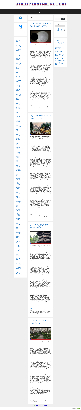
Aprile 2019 (18, 152)
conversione (40, 106)
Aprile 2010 (18, 262)
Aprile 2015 (18, 214)
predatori (61, 55)
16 (64, 29)
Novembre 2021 (18, 112)
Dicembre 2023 (18, 80)
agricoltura (32, 215)
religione (38, 312)
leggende (44, 216)
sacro (46, 312)
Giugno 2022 (18, 103)
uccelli (59, 63)
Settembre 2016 (18, 192)
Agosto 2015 (18, 209)
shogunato (37, 313)
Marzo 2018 (18, 169)
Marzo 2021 (18, 122)
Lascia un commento (34, 109)
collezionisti (40, 398)
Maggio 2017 (18, 182)
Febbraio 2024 (18, 77)
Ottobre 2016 (18, 191)
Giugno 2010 (18, 259)
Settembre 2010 (18, 255)
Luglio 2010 (18, 258)
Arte (21, 10)
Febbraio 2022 (18, 108)
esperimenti (31, 216)
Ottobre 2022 (18, 98)
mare (62, 52)
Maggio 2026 (18, 42)
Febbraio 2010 (18, 264)
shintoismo (34, 313)
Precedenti (45, 405)
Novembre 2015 (18, 205)
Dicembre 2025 (18, 49)
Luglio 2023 (18, 86)
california (38, 215)
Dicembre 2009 (18, 267)
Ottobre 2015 (18, 206)
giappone (39, 216)
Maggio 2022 (18, 104)
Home (18, 10)
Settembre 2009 (18, 271)
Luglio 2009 (18, 272)
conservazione (48, 398)
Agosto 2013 (18, 240)
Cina (38, 106)
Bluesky (54, 10)
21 (61, 30)
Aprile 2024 (18, 75)
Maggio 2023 (18, 89)
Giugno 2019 (18, 149)
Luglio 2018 (18, 164)
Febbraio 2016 (18, 201)
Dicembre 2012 (18, 250)
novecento (48, 399)
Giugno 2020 (18, 134)
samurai (49, 312)
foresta (61, 48)
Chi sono (63, 10)
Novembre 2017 (18, 174)
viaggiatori (46, 400)
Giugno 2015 (18, 211)
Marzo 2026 (18, 45)
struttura (43, 313)
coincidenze (36, 398)
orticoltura (31, 400)
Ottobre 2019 (18, 144)
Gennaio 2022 (18, 109)
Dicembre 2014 (18, 219)
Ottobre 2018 (18, 160)
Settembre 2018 (18, 161)
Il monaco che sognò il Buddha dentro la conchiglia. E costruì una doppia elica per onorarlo (40, 226)
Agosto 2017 (18, 178)
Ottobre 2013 (18, 237)
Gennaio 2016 (18, 202)
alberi (31, 398)
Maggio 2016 (18, 197)
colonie (41, 215)
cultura (33, 399)
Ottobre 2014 (18, 222)
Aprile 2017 (18, 183)
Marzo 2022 (18, 107)
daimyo (49, 215)
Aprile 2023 (18, 90)
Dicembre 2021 (18, 111)
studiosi (44, 400)
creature (57, 46)
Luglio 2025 (18, 55)
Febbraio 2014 (18, 232)
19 (58, 30)
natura (56, 54)
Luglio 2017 (18, 179)
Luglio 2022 (18, 102)
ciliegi (33, 398)
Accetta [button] (78, 408)
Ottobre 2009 (18, 269)
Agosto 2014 (18, 224)
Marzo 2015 (18, 215)
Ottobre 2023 (18, 82)
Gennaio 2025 (18, 63)
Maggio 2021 (18, 120)
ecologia (59, 47)
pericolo (63, 54)
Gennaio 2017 (18, 187)
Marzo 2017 (18, 184)
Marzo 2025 (18, 60)
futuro (63, 48)
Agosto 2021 (18, 116)
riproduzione (57, 56)
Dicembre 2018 (18, 157)
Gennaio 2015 (18, 218)
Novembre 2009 (18, 268)
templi (48, 313)
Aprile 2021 (18, 121)
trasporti (56, 63)
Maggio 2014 (18, 228)
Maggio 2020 (18, 135)
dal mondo (61, 46)
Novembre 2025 (18, 50)
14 (61, 29)
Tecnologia (25, 10)
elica (46, 311)
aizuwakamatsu (33, 311)
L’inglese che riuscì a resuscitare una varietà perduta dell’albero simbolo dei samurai (39, 322)
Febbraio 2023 (18, 93)
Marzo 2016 (18, 200)
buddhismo (40, 311)
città (56, 44)
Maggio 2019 (18, 151)
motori (64, 52)
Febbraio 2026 (18, 46)
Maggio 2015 (18, 213)
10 (41, 405)
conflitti (47, 215)
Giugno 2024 (18, 72)
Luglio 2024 (18, 71)
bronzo (36, 106)
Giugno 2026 (18, 41)
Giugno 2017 (18, 180)
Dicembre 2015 (18, 204)
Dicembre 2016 (18, 188)
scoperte (39, 400)
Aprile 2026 (18, 44)
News (31, 105)
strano (60, 60)
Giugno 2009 (18, 273)
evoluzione (57, 48)
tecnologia (58, 62)
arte (56, 43)
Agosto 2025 (18, 54)
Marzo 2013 (18, 246)
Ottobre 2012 (18, 253)
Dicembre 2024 (18, 64)
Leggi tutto (32, 212)
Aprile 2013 (18, 245)
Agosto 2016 (18, 193)
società (56, 58)
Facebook (45, 10)
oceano (60, 54)
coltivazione (43, 215)
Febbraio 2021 (18, 124)
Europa (63, 47)
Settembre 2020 (18, 130)
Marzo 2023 (18, 91)
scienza (62, 57)
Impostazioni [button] (74, 408)
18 (57, 30)
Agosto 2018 (18, 162)
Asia (34, 106)
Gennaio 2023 (18, 94)
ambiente (59, 40)
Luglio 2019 (18, 148)
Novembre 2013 (18, 236)
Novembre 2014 (18, 220)
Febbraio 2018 (18, 170)
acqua (56, 40)
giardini (42, 399)
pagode (36, 312)
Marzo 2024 (18, 76)
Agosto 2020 (18, 131)
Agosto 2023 (18, 85)
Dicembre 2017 (18, 173)
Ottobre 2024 (18, 67)
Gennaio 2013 (18, 249)
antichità (32, 106)
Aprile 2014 (18, 229)
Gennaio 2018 (18, 171)
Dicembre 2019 (18, 142)
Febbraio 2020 (18, 139)
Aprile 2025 (18, 59)
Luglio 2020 (18, 133)
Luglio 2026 (18, 40)
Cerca (63, 18)
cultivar (31, 399)
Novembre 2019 (18, 143)
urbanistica (62, 63)
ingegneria (61, 50)
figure (48, 106)
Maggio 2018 (18, 166)
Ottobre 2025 (18, 51)
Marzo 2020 (18, 138)
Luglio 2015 (18, 210)
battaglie (35, 215)
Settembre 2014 (18, 223)
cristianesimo (45, 106)
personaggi (48, 216)
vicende (49, 400)
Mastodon (50, 10)
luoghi (34, 312)
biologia (60, 43)
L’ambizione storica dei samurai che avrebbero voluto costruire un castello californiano (40, 117)
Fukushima (49, 311)
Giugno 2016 (18, 196)
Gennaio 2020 (18, 140)
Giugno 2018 (18, 165)
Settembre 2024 (18, 68)
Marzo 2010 (18, 263)
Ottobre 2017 (18, 175)
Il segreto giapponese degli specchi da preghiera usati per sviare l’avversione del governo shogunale (40, 25)
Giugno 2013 (18, 242)
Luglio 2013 (18, 241)
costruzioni (44, 311)
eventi (34, 216)
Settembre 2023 (18, 84)
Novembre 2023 (18, 81)
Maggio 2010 (18, 260)
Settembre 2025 (18, 53)
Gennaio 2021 (18, 125)
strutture (45, 313)
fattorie (37, 216)
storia (40, 313)
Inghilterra (45, 399)
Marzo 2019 (18, 153)
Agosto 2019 (18, 147)
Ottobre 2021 (18, 113)
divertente (56, 47)
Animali (33, 10)
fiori (37, 399)
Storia (37, 10)
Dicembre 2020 (18, 126)
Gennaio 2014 (18, 233)
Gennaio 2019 (18, 156)
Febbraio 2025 (18, 62)
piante (34, 400)
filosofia (35, 399)
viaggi (56, 64)
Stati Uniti (61, 58)
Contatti (59, 10)
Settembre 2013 (18, 238)
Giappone (41, 10)
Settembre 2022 (18, 99)
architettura (37, 311)
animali (57, 42)
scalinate (31, 313)
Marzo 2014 (18, 231)
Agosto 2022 (18, 100)
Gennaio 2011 (18, 254)
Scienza (29, 10)
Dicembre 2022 (18, 95)
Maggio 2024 (18, 73)
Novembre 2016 (18, 189)
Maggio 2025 (18, 58)
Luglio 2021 (18, 117)
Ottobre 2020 (18, 129)
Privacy (40, 12)
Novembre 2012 (18, 251)
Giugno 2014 (18, 227)
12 (58, 29)
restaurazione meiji (42, 312)
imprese (42, 216)
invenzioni (60, 51)
